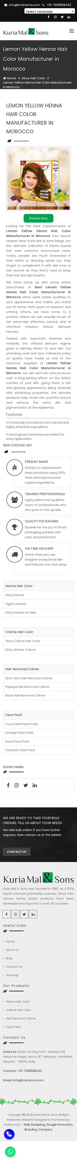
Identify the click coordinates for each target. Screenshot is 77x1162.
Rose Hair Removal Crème (25, 695)
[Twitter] (62, 17)
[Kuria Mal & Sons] (25, 31)
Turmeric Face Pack (20, 750)
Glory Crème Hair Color (22, 641)
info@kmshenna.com (24, 5)
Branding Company (38, 1130)
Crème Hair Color (18, 1010)
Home (11, 78)
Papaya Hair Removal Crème (27, 687)
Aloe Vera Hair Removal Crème (28, 678)
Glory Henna (14, 595)
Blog (9, 958)
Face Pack (13, 1027)
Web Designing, (35, 1125)
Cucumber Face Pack (21, 724)
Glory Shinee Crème (20, 649)
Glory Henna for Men (20, 612)
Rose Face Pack (17, 741)
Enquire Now (38, 218)
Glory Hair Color (34, 78)
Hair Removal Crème (21, 1018)
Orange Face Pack (19, 732)
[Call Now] (9, 1133)
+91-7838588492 (59, 5)
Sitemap (12, 975)
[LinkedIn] (68, 17)
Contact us (16, 852)
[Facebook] (48, 17)
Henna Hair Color (18, 1002)
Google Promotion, (59, 1125)
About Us (12, 950)
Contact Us (14, 967)
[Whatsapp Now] (10, 1152)
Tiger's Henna (15, 604)
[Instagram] (55, 17)
